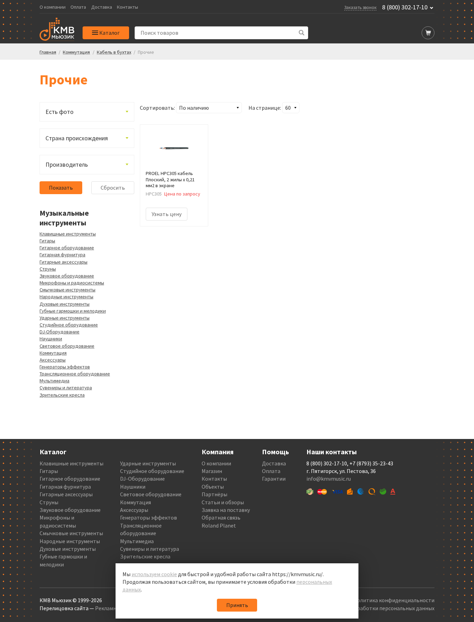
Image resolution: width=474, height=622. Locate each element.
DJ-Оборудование (59, 332)
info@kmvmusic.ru (328, 478)
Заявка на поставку (226, 509)
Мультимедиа (54, 381)
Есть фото (59, 112)
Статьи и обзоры (223, 502)
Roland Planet (219, 525)
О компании (53, 7)
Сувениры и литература (66, 387)
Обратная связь (221, 517)
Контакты (127, 7)
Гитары (47, 241)
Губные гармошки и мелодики (73, 311)
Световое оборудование (67, 346)
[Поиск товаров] (301, 32)
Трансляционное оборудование (75, 374)
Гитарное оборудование (67, 247)
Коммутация (53, 353)
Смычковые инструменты (67, 290)
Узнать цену (166, 213)
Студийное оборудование (69, 325)
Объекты (213, 486)
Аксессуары (53, 360)
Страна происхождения (76, 138)
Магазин (212, 470)
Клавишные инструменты (68, 234)
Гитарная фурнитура (62, 254)
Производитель (66, 164)
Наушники (51, 338)
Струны (48, 269)
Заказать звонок (360, 7)
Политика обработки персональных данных (379, 608)
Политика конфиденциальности (393, 600)
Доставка (101, 7)
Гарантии (274, 478)
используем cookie (154, 574)
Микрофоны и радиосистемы (72, 283)
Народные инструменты (66, 296)
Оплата (78, 7)
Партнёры (214, 494)
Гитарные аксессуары (63, 262)
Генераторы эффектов (65, 367)
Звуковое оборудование (67, 276)
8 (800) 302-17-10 (405, 7)
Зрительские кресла (62, 395)
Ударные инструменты (65, 318)
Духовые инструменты (65, 304)
